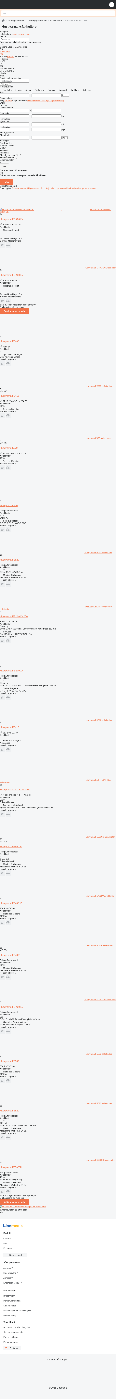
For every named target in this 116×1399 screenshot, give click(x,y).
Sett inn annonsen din (14, 311)
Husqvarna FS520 (9, 559)
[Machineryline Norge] (19, 4)
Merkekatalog (9, 1315)
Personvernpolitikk (12, 1301)
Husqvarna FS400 (9, 341)
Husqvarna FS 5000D (11, 670)
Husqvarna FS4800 (10, 955)
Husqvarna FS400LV (11, 903)
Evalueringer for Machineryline (17, 1310)
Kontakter (7, 1248)
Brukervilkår (9, 1296)
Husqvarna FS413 (9, 396)
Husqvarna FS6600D (11, 846)
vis (4, 166)
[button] (112, 4)
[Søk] (112, 13)
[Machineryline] (3, 20)
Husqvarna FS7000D (11, 1167)
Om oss (7, 1238)
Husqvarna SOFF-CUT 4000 (15, 789)
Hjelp (5, 1243)
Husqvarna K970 (9, 448)
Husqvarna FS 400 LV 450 (14, 616)
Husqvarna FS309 (9, 1061)
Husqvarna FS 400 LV (11, 219)
